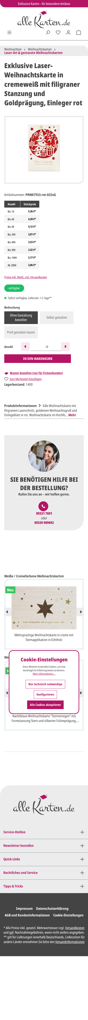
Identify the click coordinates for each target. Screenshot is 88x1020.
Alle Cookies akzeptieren (45, 705)
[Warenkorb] (78, 32)
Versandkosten (74, 927)
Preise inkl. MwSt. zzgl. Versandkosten (25, 277)
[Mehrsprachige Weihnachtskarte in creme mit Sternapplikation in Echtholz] (44, 607)
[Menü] (9, 32)
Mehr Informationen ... (44, 674)
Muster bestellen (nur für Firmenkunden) (36, 373)
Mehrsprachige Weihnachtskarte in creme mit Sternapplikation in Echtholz (44, 637)
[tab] (43, 409)
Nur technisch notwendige (45, 684)
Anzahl (8, 347)
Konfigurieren (45, 694)
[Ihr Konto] (68, 32)
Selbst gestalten (56, 317)
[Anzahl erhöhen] (65, 346)
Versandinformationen (70, 941)
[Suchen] (48, 32)
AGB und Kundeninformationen (27, 915)
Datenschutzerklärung (52, 908)
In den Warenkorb (37, 358)
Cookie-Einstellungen (68, 915)
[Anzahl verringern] (25, 346)
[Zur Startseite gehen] (44, 19)
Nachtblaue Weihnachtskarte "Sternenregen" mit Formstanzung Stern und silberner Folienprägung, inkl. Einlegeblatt (44, 719)
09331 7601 (44, 513)
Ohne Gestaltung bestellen (21, 317)
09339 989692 (44, 522)
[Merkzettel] (58, 32)
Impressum (24, 908)
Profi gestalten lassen (21, 332)
